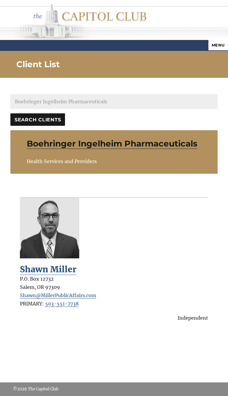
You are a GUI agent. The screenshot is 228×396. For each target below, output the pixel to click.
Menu (218, 45)
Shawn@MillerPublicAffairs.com (58, 295)
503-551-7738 (62, 304)
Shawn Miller (48, 269)
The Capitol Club (43, 389)
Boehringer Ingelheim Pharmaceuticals (112, 144)
